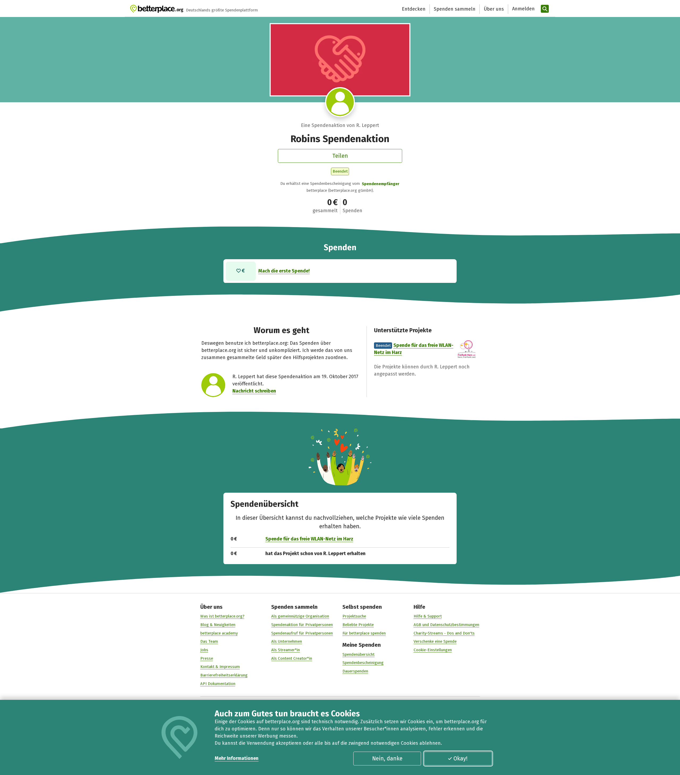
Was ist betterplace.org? (222, 616)
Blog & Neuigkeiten (217, 624)
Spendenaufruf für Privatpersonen (302, 633)
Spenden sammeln (454, 9)
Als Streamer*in (285, 650)
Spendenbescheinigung (363, 662)
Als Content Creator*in (291, 658)
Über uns (494, 9)
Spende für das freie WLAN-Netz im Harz (309, 539)
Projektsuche (354, 616)
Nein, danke (387, 758)
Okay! (460, 758)
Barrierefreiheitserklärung (224, 675)
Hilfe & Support (428, 616)
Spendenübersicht (358, 654)
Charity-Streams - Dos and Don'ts (444, 633)
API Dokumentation (217, 683)
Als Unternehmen (286, 641)
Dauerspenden (355, 671)
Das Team (209, 641)
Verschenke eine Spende (435, 641)
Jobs (204, 650)
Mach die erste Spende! (284, 271)
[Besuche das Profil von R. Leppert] (340, 102)
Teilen (340, 155)
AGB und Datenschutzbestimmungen (446, 624)
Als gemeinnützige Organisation (300, 616)
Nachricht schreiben (254, 391)
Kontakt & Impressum (220, 666)
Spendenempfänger (380, 183)
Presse (206, 658)
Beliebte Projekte (358, 624)
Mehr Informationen (236, 758)
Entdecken (414, 9)
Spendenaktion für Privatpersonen (302, 624)
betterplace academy (219, 633)
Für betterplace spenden (364, 633)
